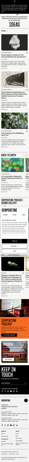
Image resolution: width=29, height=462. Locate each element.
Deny (14, 251)
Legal (17, 454)
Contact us (4, 405)
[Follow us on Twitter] (5, 391)
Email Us (3, 408)
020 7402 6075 (13, 406)
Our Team (19, 438)
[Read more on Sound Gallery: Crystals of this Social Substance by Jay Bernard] (14, 42)
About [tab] (23, 214)
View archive (8, 359)
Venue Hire (4, 436)
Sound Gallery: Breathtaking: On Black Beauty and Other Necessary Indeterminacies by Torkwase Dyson (14, 95)
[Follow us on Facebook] (2, 391)
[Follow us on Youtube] (11, 391)
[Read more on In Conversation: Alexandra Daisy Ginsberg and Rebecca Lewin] (12, 165)
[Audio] (27, 52)
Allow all (14, 241)
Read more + (4, 68)
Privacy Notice (4, 454)
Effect (13, 459)
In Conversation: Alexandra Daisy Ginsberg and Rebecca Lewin (12, 178)
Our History (4, 439)
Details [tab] (14, 214)
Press (17, 433)
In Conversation (5, 174)
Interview (4, 273)
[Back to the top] (26, 400)
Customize (13, 246)
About (17, 431)
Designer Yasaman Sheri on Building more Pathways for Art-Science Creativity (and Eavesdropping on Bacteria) (11, 278)
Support (3, 431)
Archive (3, 441)
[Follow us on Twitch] (14, 391)
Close (14, 1)
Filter (3, 31)
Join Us (3, 433)
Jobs (17, 436)
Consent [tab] (5, 214)
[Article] (23, 273)
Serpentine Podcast (6, 52)
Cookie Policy (12, 454)
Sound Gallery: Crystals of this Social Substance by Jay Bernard (13, 56)
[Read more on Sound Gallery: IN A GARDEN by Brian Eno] (14, 121)
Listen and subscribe (9, 335)
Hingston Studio (13, 457)
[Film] (23, 174)
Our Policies (19, 440)
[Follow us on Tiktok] (17, 391)
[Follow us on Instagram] (8, 391)
